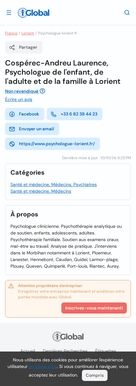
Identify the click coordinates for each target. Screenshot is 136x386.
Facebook (29, 114)
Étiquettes (105, 351)
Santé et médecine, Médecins (40, 191)
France (11, 33)
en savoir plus (43, 366)
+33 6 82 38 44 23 (79, 114)
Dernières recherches (65, 351)
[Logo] (33, 12)
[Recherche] (127, 12)
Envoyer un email (36, 129)
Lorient (28, 33)
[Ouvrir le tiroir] (9, 12)
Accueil (27, 351)
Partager (28, 47)
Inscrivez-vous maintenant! (94, 308)
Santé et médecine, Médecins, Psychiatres (53, 184)
